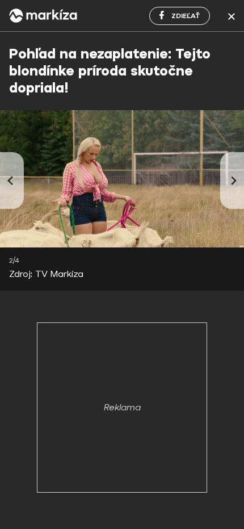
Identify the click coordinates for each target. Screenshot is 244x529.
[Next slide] (232, 180)
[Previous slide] (12, 180)
